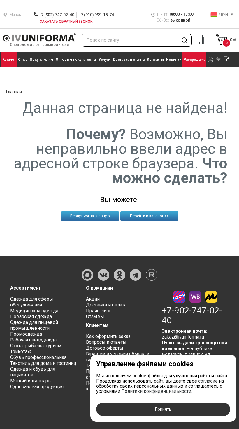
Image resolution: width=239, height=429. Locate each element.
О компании (99, 288)
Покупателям (41, 59)
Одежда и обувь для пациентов (32, 372)
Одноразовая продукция (37, 386)
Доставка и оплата (129, 59)
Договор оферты (104, 348)
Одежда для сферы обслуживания (31, 302)
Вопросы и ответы (106, 342)
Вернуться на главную (90, 216)
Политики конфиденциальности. (156, 391)
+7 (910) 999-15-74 (96, 15)
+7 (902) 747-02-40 (56, 15)
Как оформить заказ (108, 336)
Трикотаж (20, 351)
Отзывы (95, 316)
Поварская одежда (31, 316)
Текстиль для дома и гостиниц (43, 363)
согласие (208, 381)
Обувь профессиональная (38, 357)
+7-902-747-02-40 (192, 315)
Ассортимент (25, 288)
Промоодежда (26, 334)
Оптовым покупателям (76, 59)
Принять (163, 409)
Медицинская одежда (34, 310)
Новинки (173, 59)
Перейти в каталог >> (149, 216)
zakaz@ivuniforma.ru (183, 337)
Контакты (155, 59)
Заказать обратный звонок (66, 22)
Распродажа (194, 59)
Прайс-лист (98, 310)
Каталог (9, 59)
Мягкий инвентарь (30, 380)
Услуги (104, 59)
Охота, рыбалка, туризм (35, 345)
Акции (93, 299)
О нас (22, 59)
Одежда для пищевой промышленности (34, 325)
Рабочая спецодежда (33, 340)
